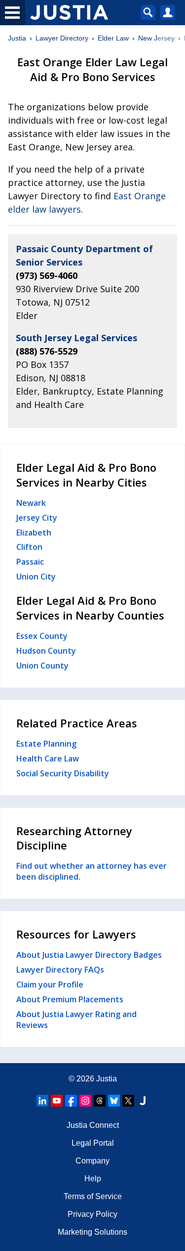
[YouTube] (57, 1101)
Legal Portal (93, 1143)
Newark (31, 502)
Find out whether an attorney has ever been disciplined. (91, 871)
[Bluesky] (114, 1101)
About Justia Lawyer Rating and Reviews (76, 1019)
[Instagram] (85, 1101)
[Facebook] (71, 1101)
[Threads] (100, 1101)
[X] (128, 1101)
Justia (17, 38)
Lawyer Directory (62, 38)
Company (92, 1161)
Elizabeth (33, 532)
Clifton (29, 546)
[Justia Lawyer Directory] (142, 1101)
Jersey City (36, 517)
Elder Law (113, 38)
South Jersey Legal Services (76, 338)
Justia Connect (93, 1125)
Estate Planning (46, 743)
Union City (36, 576)
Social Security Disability (62, 773)
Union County (42, 665)
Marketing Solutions (92, 1232)
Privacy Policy (92, 1214)
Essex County (42, 635)
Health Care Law (47, 758)
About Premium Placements (69, 999)
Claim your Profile (49, 984)
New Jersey (156, 38)
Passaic (30, 561)
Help (92, 1178)
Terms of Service (93, 1196)
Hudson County (46, 650)
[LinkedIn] (42, 1101)
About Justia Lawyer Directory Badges (89, 954)
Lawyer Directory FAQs (60, 969)
